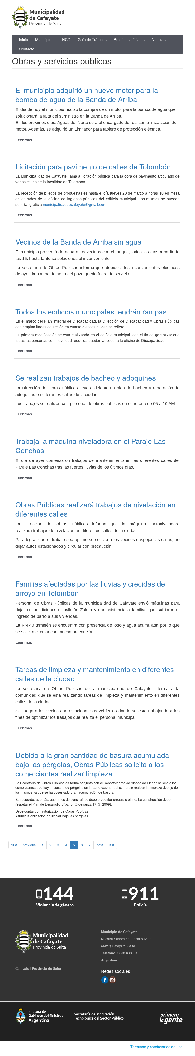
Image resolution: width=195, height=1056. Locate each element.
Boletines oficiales (129, 39)
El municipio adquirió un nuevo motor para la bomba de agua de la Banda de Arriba (86, 94)
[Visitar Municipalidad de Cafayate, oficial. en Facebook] (105, 979)
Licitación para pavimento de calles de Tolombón (93, 166)
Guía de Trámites (92, 39)
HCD (66, 39)
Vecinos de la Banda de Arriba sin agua (78, 242)
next (100, 844)
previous (29, 844)
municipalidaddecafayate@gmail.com (74, 205)
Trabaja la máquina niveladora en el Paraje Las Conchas (90, 445)
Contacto (26, 49)
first (14, 844)
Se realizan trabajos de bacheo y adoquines (85, 378)
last (111, 844)
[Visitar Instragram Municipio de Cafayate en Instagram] (112, 979)
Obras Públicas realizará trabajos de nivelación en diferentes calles (95, 509)
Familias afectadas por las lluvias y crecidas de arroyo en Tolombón (90, 588)
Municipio (44, 39)
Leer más (23, 139)
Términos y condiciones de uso (156, 1046)
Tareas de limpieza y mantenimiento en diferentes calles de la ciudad (94, 673)
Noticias (159, 39)
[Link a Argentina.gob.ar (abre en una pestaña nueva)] (171, 1017)
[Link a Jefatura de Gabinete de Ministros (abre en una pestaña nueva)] (39, 1015)
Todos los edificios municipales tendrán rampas (90, 311)
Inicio (23, 39)
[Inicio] (39, 17)
